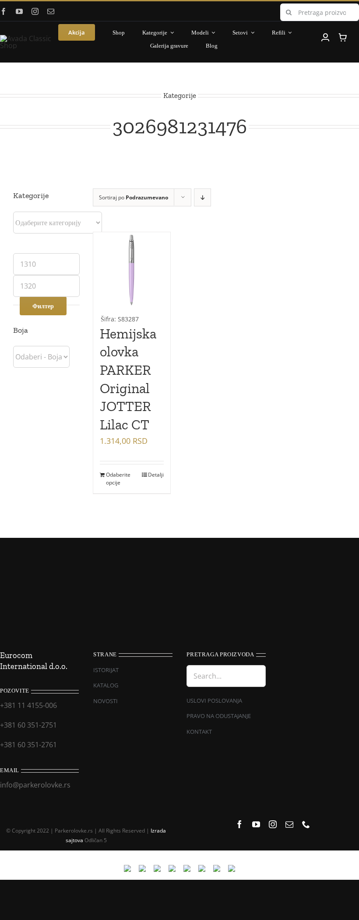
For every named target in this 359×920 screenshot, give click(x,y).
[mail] (50, 11)
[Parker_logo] (27, 38)
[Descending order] (202, 197)
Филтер (43, 306)
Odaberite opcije (118, 478)
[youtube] (19, 11)
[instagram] (35, 11)
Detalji (156, 474)
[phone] (306, 824)
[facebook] (3, 11)
